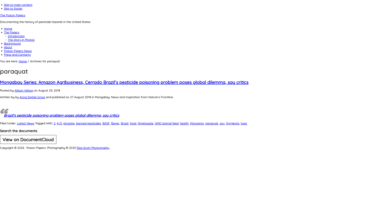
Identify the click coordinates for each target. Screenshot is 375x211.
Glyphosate (145, 123)
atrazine (69, 123)
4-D (59, 123)
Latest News (25, 123)
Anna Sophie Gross (32, 97)
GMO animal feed (167, 123)
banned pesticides (88, 123)
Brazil (124, 123)
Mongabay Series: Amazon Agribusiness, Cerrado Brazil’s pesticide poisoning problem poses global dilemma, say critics (124, 82)
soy (222, 123)
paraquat (211, 123)
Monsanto (197, 123)
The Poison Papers (12, 15)
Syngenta (232, 123)
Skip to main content (18, 5)
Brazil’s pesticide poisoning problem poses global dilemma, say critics (61, 115)
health (184, 123)
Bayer (115, 123)
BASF (106, 123)
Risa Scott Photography (93, 148)
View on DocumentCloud (28, 139)
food (133, 123)
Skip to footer (13, 8)
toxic (244, 123)
